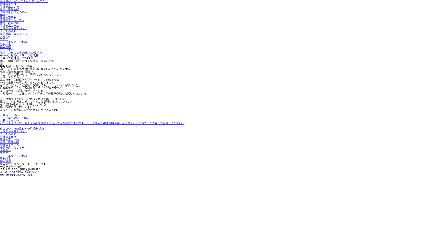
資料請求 (22, 52)
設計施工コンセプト (12, 6)
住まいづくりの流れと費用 (16, 128)
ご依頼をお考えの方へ (13, 12)
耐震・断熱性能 (9, 9)
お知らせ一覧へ (9, 115)
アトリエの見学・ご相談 (8, 51)
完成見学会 (35, 52)
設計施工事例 (8, 4)
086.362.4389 (11, 172)
